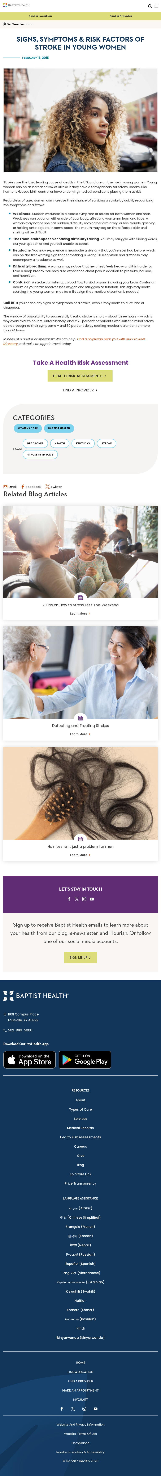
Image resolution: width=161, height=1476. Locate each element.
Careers (80, 1146)
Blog (80, 1165)
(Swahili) (80, 1291)
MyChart (80, 1399)
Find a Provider (121, 16)
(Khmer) (80, 1310)
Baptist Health (59, 428)
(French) (80, 1227)
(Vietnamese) (80, 1273)
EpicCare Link (80, 1174)
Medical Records (80, 1128)
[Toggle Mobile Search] (150, 6)
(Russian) (80, 1254)
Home (80, 1362)
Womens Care (28, 428)
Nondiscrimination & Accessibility (80, 1452)
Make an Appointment (80, 1390)
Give (80, 1155)
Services (80, 1119)
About (81, 1100)
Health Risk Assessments (78, 375)
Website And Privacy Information (81, 1424)
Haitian (81, 1300)
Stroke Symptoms (40, 454)
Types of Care (80, 1109)
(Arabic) (80, 1208)
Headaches (35, 443)
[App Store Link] (29, 1060)
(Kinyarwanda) (80, 1337)
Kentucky (83, 443)
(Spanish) (80, 1263)
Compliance (80, 1443)
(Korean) (80, 1236)
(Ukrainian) (81, 1282)
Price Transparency (80, 1183)
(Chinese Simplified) (80, 1217)
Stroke (106, 443)
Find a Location (40, 16)
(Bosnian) (80, 1319)
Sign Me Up (78, 957)
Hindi (81, 1328)
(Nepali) (80, 1245)
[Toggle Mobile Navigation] (156, 6)
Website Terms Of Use (80, 1434)
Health (60, 443)
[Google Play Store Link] (85, 1060)
